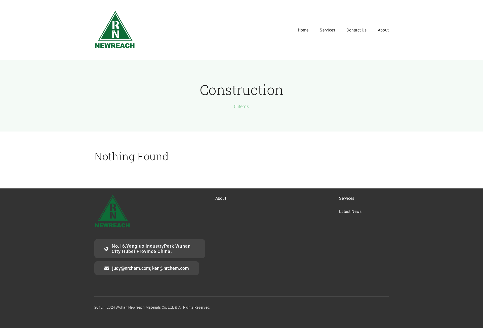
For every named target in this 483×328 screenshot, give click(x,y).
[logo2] (115, 12)
